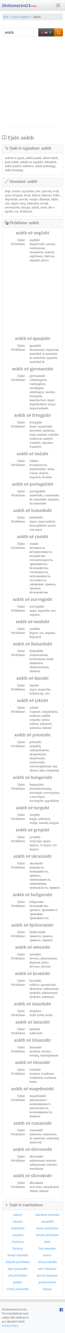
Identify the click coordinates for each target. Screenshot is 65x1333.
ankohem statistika (47, 1215)
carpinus (17, 1235)
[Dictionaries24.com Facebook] (61, 1309)
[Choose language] (46, 32)
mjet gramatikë (18, 1269)
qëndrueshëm (47, 1282)
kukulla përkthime (18, 1262)
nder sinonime (47, 1269)
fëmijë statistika (18, 1255)
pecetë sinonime (47, 1275)
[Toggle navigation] (58, 5)
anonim (17, 1221)
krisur (47, 1255)
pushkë (17, 1282)
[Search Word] (58, 32)
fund (47, 1242)
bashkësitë (17, 1228)
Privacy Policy (10, 1325)
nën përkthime (17, 1275)
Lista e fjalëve (20, 17)
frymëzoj (18, 1242)
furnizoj (18, 1248)
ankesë (17, 1215)
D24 (5, 17)
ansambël (47, 1221)
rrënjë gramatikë (17, 1289)
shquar (47, 1289)
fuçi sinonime (47, 1248)
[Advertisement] (32, 83)
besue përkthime (47, 1228)
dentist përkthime (47, 1235)
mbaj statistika (47, 1262)
